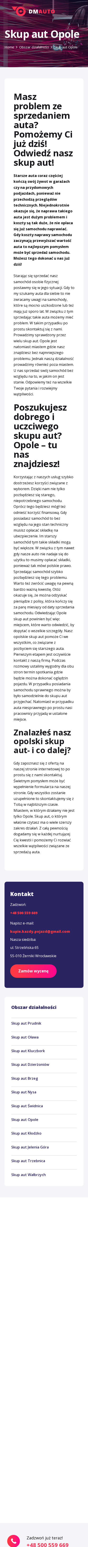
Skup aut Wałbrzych (28, 1174)
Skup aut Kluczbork (28, 1050)
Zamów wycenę (33, 971)
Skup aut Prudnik (26, 1023)
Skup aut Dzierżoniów (30, 1064)
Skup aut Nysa (23, 1092)
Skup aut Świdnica (27, 1105)
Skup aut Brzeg (24, 1078)
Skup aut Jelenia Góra (30, 1147)
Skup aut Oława (25, 1037)
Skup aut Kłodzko (26, 1133)
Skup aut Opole (24, 1119)
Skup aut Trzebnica (28, 1160)
